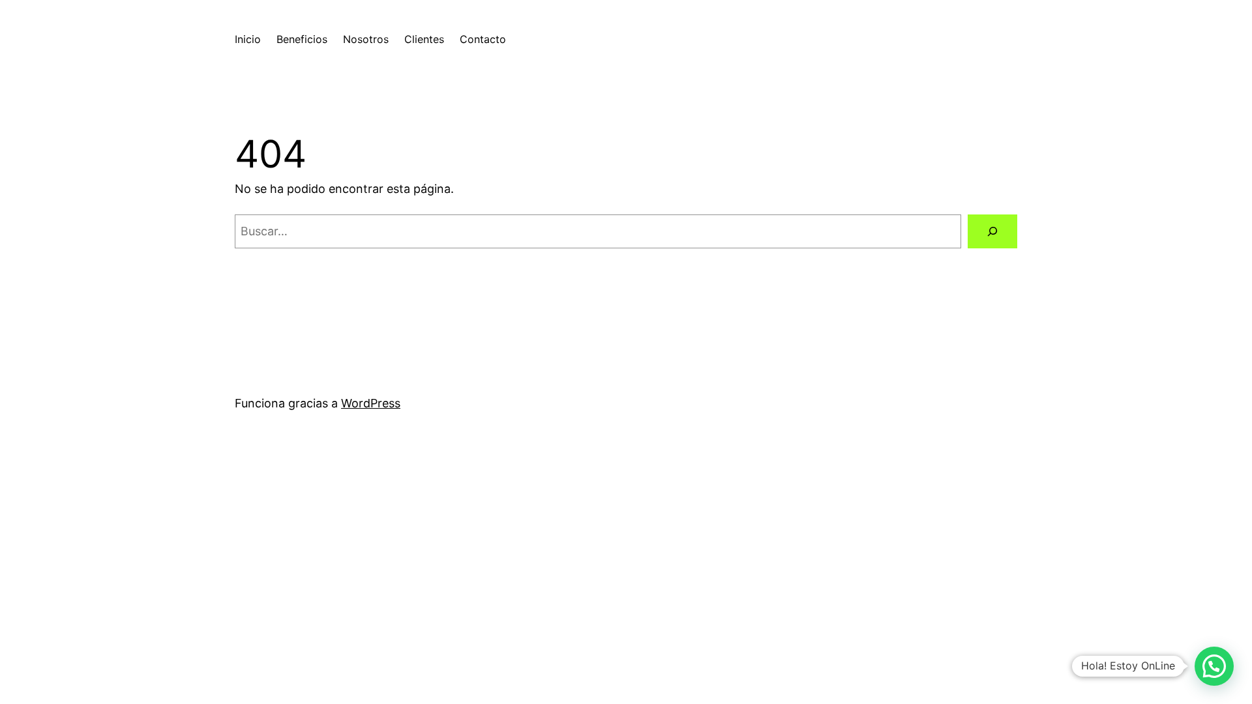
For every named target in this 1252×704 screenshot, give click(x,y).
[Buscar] (992, 231)
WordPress (370, 403)
